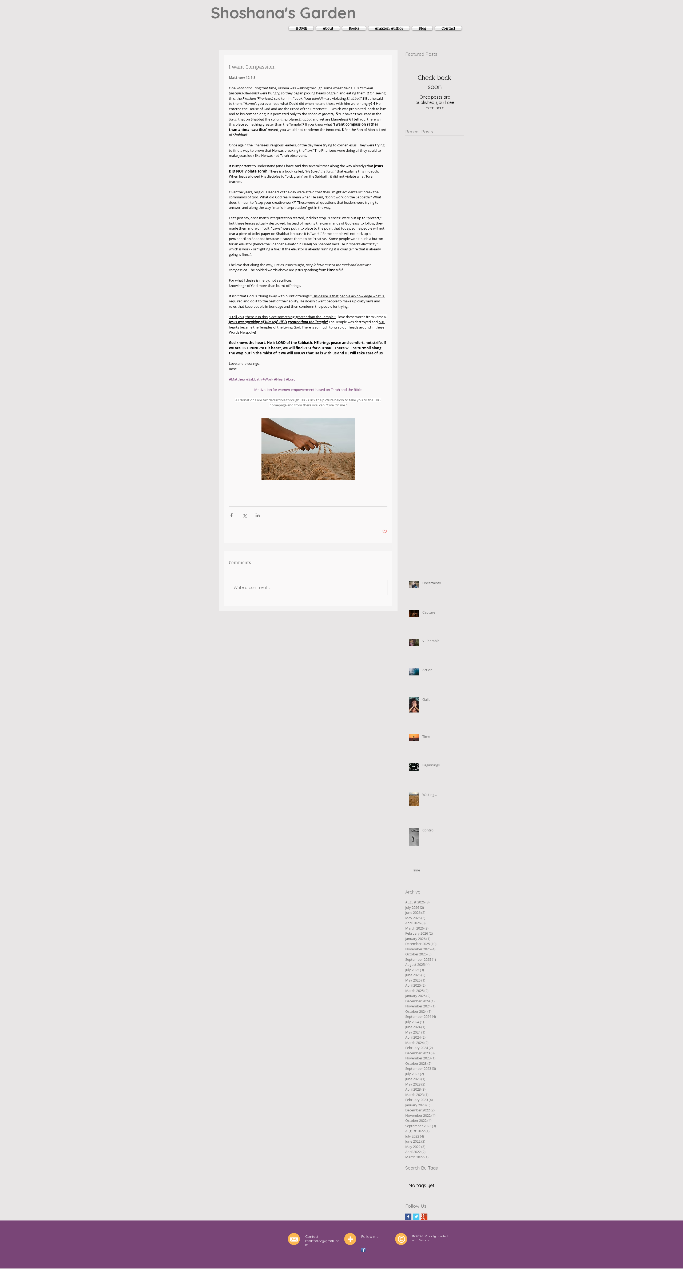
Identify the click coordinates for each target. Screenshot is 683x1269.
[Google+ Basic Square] (424, 1217)
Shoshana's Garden (283, 12)
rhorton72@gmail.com (322, 1243)
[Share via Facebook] (231, 515)
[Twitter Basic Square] (416, 1217)
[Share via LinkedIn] (257, 515)
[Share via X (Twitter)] (244, 515)
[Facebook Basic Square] (408, 1217)
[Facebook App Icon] (363, 1250)
